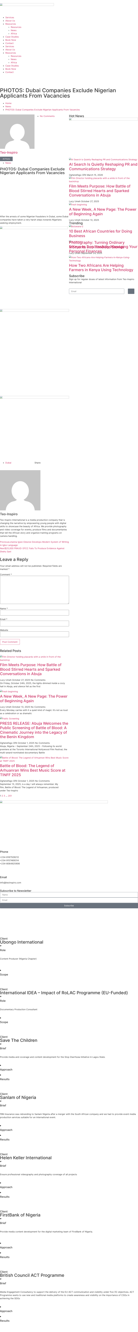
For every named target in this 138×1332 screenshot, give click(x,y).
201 (10, 795)
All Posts (6, 159)
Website (4, 630)
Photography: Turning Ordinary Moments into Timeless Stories (97, 244)
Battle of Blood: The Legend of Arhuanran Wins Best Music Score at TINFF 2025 (32, 770)
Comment (6, 574)
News (13, 30)
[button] (69, 1236)
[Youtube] (107, 77)
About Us (10, 20)
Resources (10, 24)
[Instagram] (72, 77)
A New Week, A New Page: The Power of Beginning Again (34, 698)
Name (4, 608)
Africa (14, 33)
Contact (9, 43)
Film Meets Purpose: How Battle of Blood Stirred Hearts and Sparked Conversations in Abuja (30, 669)
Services (9, 17)
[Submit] (131, 291)
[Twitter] (37, 77)
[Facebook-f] (37, 834)
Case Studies (12, 36)
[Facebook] (3, 77)
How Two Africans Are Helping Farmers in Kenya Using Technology (101, 267)
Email (3, 619)
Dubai (8, 462)
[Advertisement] (34, 193)
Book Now (10, 40)
